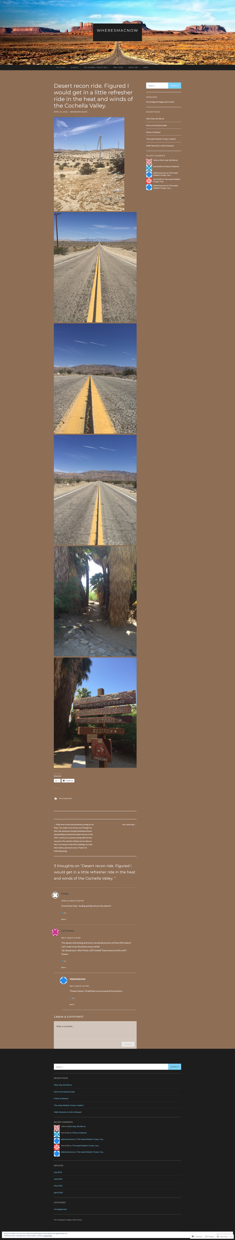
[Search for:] (163, 85)
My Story (61, 67)
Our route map (129, 824)
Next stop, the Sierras (155, 118)
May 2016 (58, 1185)
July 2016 (58, 1172)
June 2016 (58, 1179)
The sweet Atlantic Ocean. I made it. (161, 139)
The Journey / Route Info (96, 67)
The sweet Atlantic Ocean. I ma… (165, 174)
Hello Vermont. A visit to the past (160, 145)
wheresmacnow (117, 30)
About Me (133, 67)
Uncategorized (65, 798)
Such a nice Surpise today (156, 125)
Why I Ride (118, 67)
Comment (128, 1044)
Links (145, 67)
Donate (74, 67)
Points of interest (153, 132)
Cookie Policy (47, 1236)
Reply (63, 919)
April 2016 (58, 1192)
